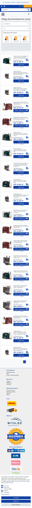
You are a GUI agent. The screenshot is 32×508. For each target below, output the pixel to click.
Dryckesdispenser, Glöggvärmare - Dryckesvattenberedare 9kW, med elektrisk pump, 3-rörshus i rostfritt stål (20, 165)
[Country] (20, 6)
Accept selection (16, 504)
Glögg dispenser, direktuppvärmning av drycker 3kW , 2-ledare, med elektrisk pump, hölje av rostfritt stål (20, 89)
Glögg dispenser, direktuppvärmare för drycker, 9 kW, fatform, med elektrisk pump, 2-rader (20, 134)
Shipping (22, 66)
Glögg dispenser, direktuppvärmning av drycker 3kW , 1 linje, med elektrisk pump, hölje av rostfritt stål (20, 349)
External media (7, 489)
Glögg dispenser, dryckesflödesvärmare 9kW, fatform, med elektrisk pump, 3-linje (20, 150)
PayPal (6, 490)
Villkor (8, 394)
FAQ (7, 373)
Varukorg (8, 384)
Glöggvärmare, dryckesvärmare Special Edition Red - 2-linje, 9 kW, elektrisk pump (21, 226)
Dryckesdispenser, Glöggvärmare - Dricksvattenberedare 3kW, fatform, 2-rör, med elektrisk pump (21, 57)
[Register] (4, 6)
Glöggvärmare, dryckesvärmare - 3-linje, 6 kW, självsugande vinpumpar (20, 211)
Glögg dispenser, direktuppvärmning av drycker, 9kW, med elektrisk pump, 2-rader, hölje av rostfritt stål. (20, 73)
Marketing (6, 487)
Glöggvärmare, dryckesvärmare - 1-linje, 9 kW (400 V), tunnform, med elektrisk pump (20, 241)
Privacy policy (25, 481)
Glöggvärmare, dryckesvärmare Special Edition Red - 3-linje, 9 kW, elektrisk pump (21, 317)
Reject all (16, 501)
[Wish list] (22, 6)
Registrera (9, 382)
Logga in (8, 381)
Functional (6, 492)
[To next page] (29, 361)
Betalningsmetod (10, 372)
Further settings (5, 494)
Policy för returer (10, 390)
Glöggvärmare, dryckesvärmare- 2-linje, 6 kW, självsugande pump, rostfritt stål (20, 256)
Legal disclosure (9, 482)
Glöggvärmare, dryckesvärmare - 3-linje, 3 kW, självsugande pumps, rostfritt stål (20, 286)
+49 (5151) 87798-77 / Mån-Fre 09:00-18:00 (16, 2)
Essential (6, 485)
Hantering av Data (10, 391)
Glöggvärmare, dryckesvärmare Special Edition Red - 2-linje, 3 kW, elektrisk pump (21, 103)
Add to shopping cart (20, 110)
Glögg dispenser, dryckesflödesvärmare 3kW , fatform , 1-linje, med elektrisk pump (20, 181)
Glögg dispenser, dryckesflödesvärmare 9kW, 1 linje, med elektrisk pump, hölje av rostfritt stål (21, 195)
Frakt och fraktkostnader (12, 375)
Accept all (16, 497)
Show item (21, 64)
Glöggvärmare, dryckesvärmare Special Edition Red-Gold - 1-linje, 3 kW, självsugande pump (21, 118)
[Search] (28, 9)
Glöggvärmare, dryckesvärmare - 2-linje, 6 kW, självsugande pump (20, 271)
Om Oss (8, 393)
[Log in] (2, 6)
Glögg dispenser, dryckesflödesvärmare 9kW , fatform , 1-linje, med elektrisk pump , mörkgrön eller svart (20, 333)
